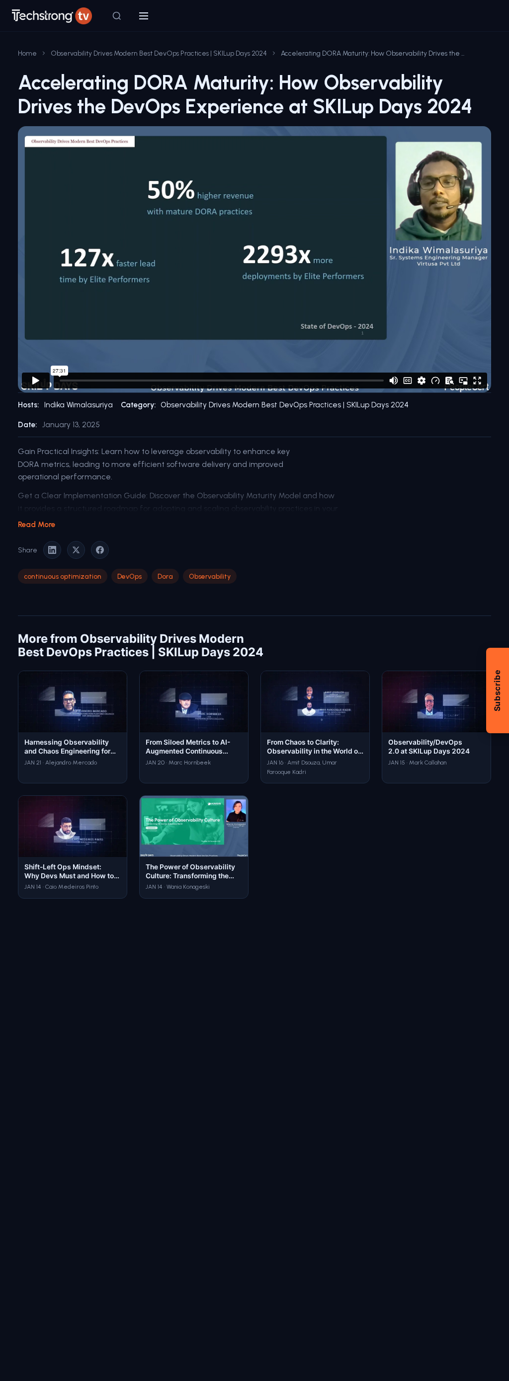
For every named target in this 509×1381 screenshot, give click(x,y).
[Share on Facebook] (100, 550)
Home (27, 53)
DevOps (129, 576)
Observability (210, 576)
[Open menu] (144, 16)
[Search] (117, 16)
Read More (36, 524)
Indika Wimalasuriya (78, 404)
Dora (165, 576)
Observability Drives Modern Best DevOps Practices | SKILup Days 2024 (159, 53)
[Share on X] (76, 550)
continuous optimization (62, 576)
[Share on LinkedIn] (52, 550)
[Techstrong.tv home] (52, 15)
